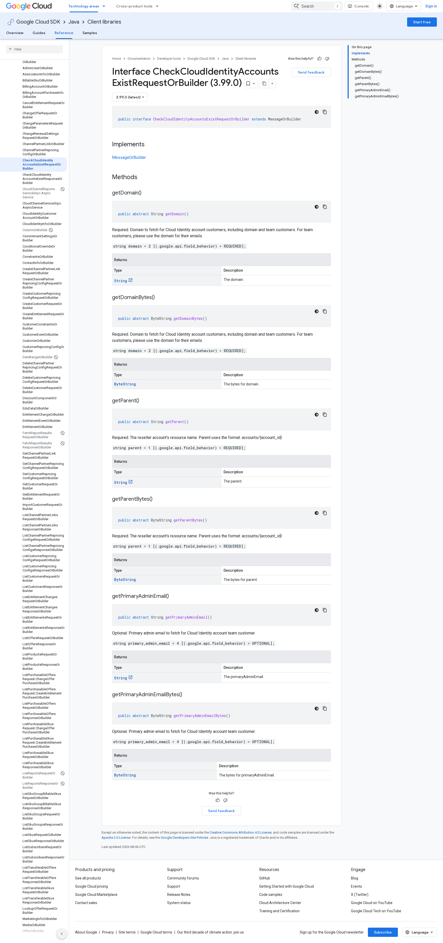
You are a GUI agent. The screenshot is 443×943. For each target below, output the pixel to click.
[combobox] (317, 6)
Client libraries (104, 22)
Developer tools (169, 58)
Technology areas (83, 6)
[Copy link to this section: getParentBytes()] (158, 499)
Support (173, 886)
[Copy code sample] (325, 112)
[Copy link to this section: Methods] (144, 178)
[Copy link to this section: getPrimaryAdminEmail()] (174, 596)
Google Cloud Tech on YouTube (376, 911)
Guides (39, 32)
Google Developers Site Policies (184, 837)
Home (116, 58)
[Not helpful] (327, 59)
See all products (88, 878)
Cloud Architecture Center (280, 903)
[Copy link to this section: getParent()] (144, 401)
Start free (422, 22)
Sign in (431, 6)
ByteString (125, 384)
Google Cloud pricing (91, 886)
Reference (64, 32)
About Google (86, 932)
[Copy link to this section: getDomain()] (147, 193)
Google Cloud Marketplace (96, 895)
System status (179, 903)
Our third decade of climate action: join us (210, 932)
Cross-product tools (134, 6)
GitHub (264, 878)
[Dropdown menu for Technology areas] (105, 6)
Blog (354, 878)
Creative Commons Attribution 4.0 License (240, 832)
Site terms (127, 932)
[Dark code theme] (317, 112)
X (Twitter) (359, 895)
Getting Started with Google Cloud (286, 886)
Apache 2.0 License (116, 837)
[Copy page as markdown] (264, 83)
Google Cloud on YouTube (371, 903)
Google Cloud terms (156, 932)
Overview (14, 32)
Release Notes (178, 895)
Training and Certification (279, 911)
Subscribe (383, 932)
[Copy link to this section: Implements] (150, 145)
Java (73, 22)
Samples (90, 32)
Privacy (108, 932)
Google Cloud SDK (38, 22)
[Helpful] (319, 59)
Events (356, 886)
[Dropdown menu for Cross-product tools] (159, 6)
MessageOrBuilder (129, 157)
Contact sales (86, 903)
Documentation (139, 58)
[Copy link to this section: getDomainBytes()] (160, 298)
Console (361, 6)
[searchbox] (34, 49)
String (120, 280)
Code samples (270, 895)
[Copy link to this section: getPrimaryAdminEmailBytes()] (187, 695)
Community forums (183, 878)
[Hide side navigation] (62, 934)
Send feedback (311, 72)
